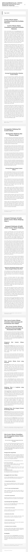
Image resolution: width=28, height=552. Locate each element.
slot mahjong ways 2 (18, 31)
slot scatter (21, 121)
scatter (16, 121)
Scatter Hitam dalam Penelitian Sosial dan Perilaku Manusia (14, 21)
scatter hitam (19, 544)
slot (8, 545)
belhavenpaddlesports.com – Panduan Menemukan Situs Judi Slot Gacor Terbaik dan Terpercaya (12, 4)
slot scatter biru (11, 545)
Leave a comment (7, 122)
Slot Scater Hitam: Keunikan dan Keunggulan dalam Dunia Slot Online (13, 436)
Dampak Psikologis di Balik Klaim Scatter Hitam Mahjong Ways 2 (13, 219)
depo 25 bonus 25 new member (10, 447)
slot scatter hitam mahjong (15, 297)
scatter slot (18, 121)
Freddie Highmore (11, 121)
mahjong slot (18, 455)
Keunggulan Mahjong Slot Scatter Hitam (12, 129)
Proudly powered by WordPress (8, 550)
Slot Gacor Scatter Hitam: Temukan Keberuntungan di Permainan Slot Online (13, 321)
